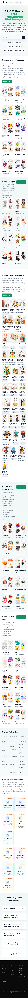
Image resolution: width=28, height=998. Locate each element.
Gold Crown (12, 348)
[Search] (20, 2)
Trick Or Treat (13, 756)
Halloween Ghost (4, 737)
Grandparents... (5, 312)
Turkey (3, 771)
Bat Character (5, 444)
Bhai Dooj (4, 589)
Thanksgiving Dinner (7, 553)
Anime (3, 228)
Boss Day (4, 767)
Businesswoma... (5, 474)
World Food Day (21, 748)
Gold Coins (4, 381)
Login (12, 968)
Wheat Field (4, 764)
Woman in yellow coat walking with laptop (4, 473)
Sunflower (21, 744)
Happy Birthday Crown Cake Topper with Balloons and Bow (13, 345)
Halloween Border (4, 757)
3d (2, 211)
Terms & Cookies (21, 973)
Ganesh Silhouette (4, 749)
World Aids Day (6, 606)
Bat (11, 760)
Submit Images (12, 973)
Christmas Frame (21, 771)
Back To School (19, 687)
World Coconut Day (20, 154)
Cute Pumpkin (13, 739)
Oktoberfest (5, 135)
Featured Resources (4, 976)
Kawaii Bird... (22, 443)
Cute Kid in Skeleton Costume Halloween (23, 425)
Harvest (18, 46)
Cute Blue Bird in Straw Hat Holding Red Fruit (16, 441)
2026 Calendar (6, 652)
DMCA (20, 970)
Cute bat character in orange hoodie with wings (6, 441)
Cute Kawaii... (15, 443)
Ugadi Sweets (14, 380)
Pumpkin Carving (4, 742)
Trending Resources (4, 969)
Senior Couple (21, 349)
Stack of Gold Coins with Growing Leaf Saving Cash (5, 378)
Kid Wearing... (4, 427)
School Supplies (8, 50)
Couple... (22, 411)
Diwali (11, 769)
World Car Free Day (20, 118)
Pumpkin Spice (22, 741)
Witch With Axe (21, 460)
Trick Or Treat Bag (22, 757)
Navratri (12, 746)
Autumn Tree (18, 42)
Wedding (4, 670)
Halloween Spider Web (22, 737)
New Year (4, 721)
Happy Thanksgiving (22, 753)
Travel (16, 721)
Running (12, 312)
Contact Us (22, 976)
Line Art (4, 246)
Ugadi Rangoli (12, 362)
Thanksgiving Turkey (20, 535)
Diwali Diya (21, 767)
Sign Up (13, 970)
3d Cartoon (5, 535)
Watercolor (18, 246)
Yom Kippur (5, 99)
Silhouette (18, 263)
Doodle (4, 263)
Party (16, 670)
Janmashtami (5, 154)
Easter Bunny (3, 347)
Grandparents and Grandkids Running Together (17, 310)
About (21, 968)
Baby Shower (18, 704)
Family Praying (18, 331)
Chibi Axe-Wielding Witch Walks (21, 456)
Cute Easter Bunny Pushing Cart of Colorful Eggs (6, 409)
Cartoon (17, 211)
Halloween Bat (13, 736)
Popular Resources (4, 973)
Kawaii (16, 228)
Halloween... (22, 413)
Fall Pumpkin (5, 570)
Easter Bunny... (22, 380)
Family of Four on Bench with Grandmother (8, 327)
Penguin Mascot (4, 461)
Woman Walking (4, 477)
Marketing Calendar (4, 980)
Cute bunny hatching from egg (15, 409)
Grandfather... (5, 314)
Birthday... (12, 346)
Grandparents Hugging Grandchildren (13, 765)
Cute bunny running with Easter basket (22, 378)
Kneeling (17, 329)
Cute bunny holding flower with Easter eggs (21, 360)
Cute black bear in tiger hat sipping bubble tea (23, 441)
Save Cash (4, 379)
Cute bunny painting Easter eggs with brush (5, 393)
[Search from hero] (23, 37)
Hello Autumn (5, 745)
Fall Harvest (13, 743)
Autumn (4, 704)
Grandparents (5, 362)
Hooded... (20, 458)
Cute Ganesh (22, 764)
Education (17, 606)
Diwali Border (5, 753)
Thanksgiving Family (13, 750)
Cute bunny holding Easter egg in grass (22, 392)
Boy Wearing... (17, 427)
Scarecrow (10, 46)
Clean (7, 2)
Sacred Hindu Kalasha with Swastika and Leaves (11, 361)
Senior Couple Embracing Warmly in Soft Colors (22, 345)
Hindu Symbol (12, 364)
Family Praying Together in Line (18, 327)
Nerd (16, 553)
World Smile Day (6, 118)
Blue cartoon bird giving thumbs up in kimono (13, 457)
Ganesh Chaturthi (19, 50)
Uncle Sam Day (19, 171)
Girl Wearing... (11, 427)
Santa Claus (13, 772)
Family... (4, 331)
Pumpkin (9, 42)
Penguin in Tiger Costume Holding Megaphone (5, 457)
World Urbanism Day (20, 589)
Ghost (3, 761)
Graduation (5, 687)
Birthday (17, 652)
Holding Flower (21, 364)
